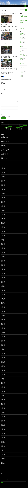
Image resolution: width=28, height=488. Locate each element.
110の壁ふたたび (22, 28)
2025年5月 (2, 185)
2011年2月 (2, 407)
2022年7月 (2, 230)
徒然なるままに (21, 58)
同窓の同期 (21, 23)
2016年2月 (2, 328)
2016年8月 (2, 320)
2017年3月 (2, 311)
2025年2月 (2, 189)
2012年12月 (2, 378)
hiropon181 (7, 11)
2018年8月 (2, 289)
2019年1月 (2, 282)
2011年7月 (2, 400)
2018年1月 (2, 298)
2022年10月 (2, 226)
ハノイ (5, 79)
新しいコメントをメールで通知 (6, 114)
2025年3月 (2, 188)
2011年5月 (2, 403)
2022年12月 (2, 223)
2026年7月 (2, 167)
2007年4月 (2, 462)
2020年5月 (2, 264)
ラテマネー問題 (21, 22)
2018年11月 (2, 285)
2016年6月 (2, 323)
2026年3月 (2, 172)
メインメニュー (27, 6)
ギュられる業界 (3, 145)
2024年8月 (2, 197)
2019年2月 (2, 281)
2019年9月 (2, 273)
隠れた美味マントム (3, 85)
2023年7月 (2, 214)
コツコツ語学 (21, 54)
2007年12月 (2, 455)
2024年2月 (2, 205)
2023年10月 (2, 210)
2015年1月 (2, 345)
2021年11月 (2, 240)
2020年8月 (2, 260)
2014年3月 (2, 358)
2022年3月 (2, 235)
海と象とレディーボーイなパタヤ (5, 141)
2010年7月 (2, 416)
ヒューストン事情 (22, 67)
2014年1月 (2, 361)
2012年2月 (2, 391)
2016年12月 (2, 315)
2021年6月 (2, 247)
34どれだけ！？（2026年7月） (4, 153)
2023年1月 (2, 222)
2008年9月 (2, 445)
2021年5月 (2, 248)
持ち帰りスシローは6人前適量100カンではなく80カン (23, 25)
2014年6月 (2, 354)
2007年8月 (2, 459)
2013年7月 (2, 369)
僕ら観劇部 (21, 62)
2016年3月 (2, 327)
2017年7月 (2, 306)
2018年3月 (2, 295)
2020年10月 (2, 257)
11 (6, 127)
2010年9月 (2, 413)
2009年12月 (2, 425)
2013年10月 (2, 365)
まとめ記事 (21, 76)
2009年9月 (2, 429)
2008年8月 (2, 446)
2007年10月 (2, 458)
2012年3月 (2, 390)
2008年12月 (2, 441)
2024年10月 (2, 194)
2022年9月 (2, 227)
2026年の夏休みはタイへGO (4, 142)
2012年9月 (2, 382)
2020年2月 (2, 268)
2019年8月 (2, 274)
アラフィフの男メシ (22, 47)
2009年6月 (2, 433)
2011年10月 (2, 396)
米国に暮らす (21, 68)
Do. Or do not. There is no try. (5, 6)
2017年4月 (2, 310)
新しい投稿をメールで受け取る (6, 116)
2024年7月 (2, 198)
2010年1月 (2, 424)
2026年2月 (2, 173)
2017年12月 (2, 299)
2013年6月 (2, 370)
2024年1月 (2, 206)
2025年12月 (2, 176)
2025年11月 (2, 177)
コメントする (11, 11)
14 (17, 127)
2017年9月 (2, 303)
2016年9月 (2, 319)
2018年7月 (2, 290)
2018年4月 (2, 294)
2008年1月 (2, 454)
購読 (2, 482)
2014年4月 (2, 357)
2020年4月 (2, 265)
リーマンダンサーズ (22, 38)
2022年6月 (2, 231)
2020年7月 (2, 261)
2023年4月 (2, 218)
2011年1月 (2, 408)
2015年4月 (2, 341)
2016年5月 (2, 324)
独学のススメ (21, 51)
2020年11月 (2, 256)
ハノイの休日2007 (3, 83)
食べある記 (21, 50)
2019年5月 (2, 277)
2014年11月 (2, 348)
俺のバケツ (21, 75)
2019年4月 (2, 278)
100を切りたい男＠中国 (4, 150)
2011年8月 (2, 399)
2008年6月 (2, 449)
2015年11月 (2, 332)
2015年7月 (2, 337)
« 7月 (1, 131)
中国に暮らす (21, 33)
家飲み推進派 (21, 72)
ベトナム (2, 79)
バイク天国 (9, 79)
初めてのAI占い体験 (3, 146)
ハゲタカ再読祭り (22, 15)
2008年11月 (2, 442)
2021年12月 (2, 239)
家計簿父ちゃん (21, 42)
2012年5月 (2, 387)
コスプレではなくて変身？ (4, 158)
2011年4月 (2, 404)
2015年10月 (2, 333)
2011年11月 (2, 395)
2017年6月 (2, 307)
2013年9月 (2, 366)
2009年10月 (2, 428)
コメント (2, 93)
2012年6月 (2, 386)
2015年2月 (2, 344)
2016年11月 (2, 316)
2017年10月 (2, 302)
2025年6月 (2, 184)
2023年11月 (2, 209)
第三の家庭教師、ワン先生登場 (23, 16)
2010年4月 (2, 420)
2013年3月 (2, 374)
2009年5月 (2, 434)
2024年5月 (2, 201)
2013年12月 (2, 362)
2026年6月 (2, 168)
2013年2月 (2, 375)
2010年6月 (2, 417)
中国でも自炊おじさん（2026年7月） (5, 149)
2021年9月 (2, 243)
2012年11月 (2, 379)
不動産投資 (21, 46)
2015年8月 (2, 336)
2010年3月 (2, 421)
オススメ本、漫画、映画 (22, 55)
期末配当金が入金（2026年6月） (5, 157)
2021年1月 (2, 253)
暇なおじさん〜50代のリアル (4, 154)
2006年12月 (2, 463)
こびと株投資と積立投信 (22, 41)
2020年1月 (2, 269)
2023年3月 (2, 219)
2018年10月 (2, 286)
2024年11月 (2, 193)
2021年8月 (2, 244)
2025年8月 (2, 181)
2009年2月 (2, 438)
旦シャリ (21, 59)
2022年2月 (2, 236)
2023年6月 (2, 215)
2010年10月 (2, 412)
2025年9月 (2, 180)
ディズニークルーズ (22, 71)
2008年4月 (2, 450)
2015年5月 (2, 340)
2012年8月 (2, 383)
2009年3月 (2, 437)
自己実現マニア (21, 34)
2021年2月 (2, 252)
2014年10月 (2, 349)
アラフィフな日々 (22, 63)
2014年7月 (2, 353)
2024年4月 (2, 202)
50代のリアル (21, 37)
